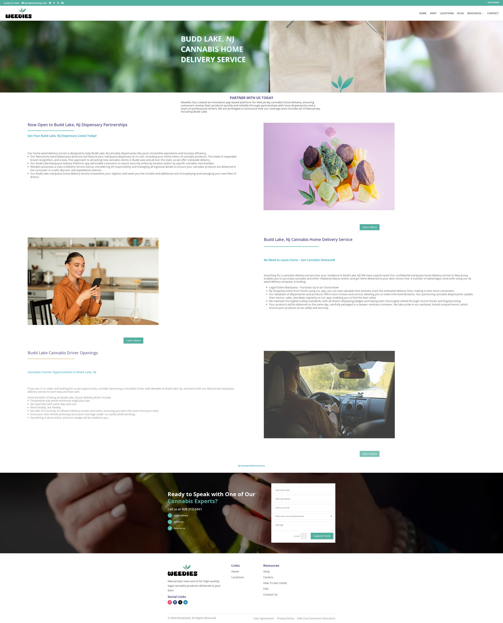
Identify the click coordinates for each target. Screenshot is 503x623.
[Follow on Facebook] (175, 602)
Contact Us (270, 594)
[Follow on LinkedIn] (185, 602)
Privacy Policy (285, 618)
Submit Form (322, 536)
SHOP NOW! (493, 2)
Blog (460, 13)
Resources (474, 13)
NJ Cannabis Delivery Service (251, 465)
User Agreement (263, 618)
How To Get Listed (275, 583)
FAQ (265, 589)
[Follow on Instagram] (170, 602)
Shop (266, 571)
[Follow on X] (180, 602)
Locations (447, 13)
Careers (268, 577)
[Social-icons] (50, 3)
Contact (493, 13)
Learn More (369, 227)
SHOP (433, 13)
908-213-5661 (13, 3)
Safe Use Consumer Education (316, 618)
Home (423, 13)
